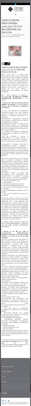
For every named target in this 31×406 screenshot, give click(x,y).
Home (3, 34)
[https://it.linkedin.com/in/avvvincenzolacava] (8, 400)
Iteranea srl (25, 403)
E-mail (3, 376)
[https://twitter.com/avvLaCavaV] (6, 400)
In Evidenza (8, 34)
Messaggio (4, 381)
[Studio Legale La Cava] (15, 9)
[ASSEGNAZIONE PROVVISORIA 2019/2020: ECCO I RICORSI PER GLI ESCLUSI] (15, 51)
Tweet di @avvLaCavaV (8, 366)
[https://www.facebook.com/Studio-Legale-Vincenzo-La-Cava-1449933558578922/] (3, 400)
